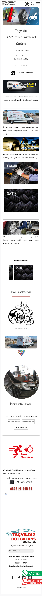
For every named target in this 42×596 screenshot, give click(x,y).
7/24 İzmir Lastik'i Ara (25, 72)
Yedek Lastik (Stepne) (13, 416)
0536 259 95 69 (21, 559)
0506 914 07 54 (21, 65)
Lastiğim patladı (28, 421)
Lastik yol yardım (21, 427)
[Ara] (32, 3)
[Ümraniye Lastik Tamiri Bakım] (27, 3)
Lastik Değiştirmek (30, 416)
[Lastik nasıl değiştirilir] (21, 398)
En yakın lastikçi (14, 421)
